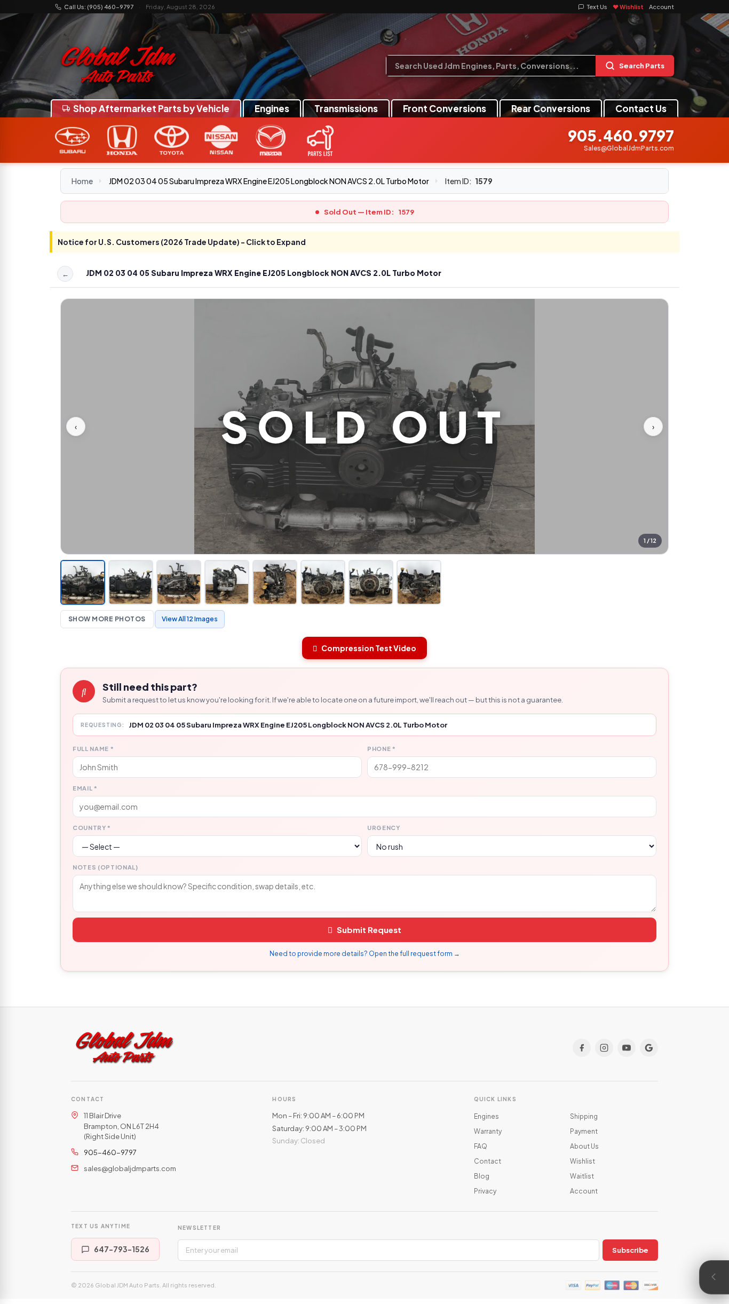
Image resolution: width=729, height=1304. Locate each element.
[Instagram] (604, 1048)
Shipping (584, 1116)
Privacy (485, 1191)
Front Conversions (444, 108)
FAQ (480, 1146)
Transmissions (346, 108)
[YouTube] (626, 1048)
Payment (584, 1131)
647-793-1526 (121, 1249)
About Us (584, 1146)
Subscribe (630, 1250)
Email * (85, 788)
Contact (487, 1161)
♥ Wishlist (628, 6)
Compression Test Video (368, 648)
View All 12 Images (190, 619)
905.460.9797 (621, 136)
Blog (481, 1176)
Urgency (383, 827)
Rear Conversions (550, 108)
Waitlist (582, 1176)
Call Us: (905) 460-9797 (98, 6)
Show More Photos (107, 619)
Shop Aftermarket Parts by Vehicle (151, 108)
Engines (272, 108)
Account (661, 6)
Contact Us (641, 108)
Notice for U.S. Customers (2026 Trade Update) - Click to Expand (182, 242)
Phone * (381, 748)
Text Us (597, 6)
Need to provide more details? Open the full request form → (365, 954)
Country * (92, 827)
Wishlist (582, 1161)
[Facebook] (582, 1048)
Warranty (488, 1131)
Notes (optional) (105, 867)
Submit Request (369, 929)
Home (82, 181)
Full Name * (93, 748)
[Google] (649, 1048)
